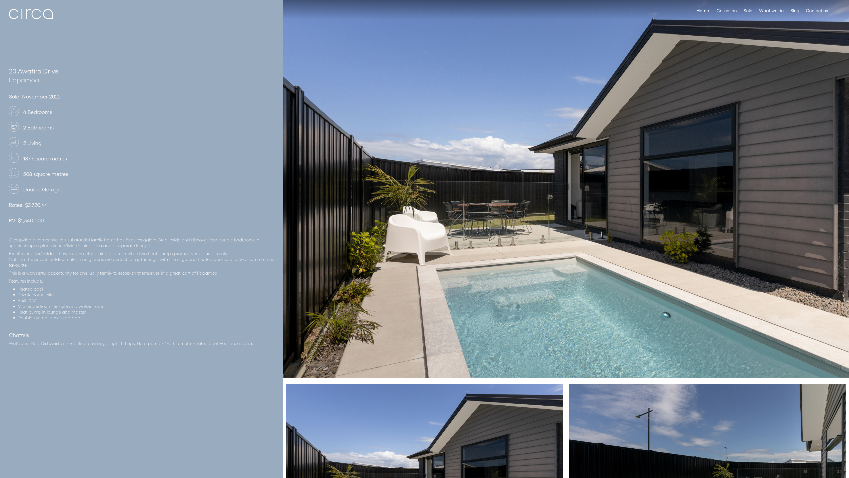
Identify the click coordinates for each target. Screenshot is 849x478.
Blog (794, 10)
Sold (748, 10)
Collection (727, 10)
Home (703, 10)
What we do (771, 10)
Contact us (817, 10)
